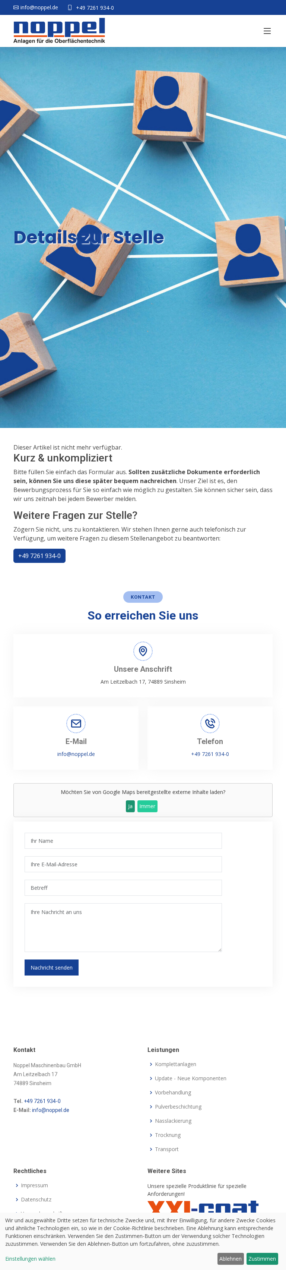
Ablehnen (230, 1258)
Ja (130, 806)
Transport (167, 1149)
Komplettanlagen (175, 1064)
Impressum (34, 1185)
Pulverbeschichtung (178, 1106)
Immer (147, 806)
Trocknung (168, 1135)
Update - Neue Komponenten (190, 1078)
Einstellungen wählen (30, 1258)
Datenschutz (36, 1199)
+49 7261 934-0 (95, 7)
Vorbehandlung (173, 1092)
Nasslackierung (173, 1121)
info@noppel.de (76, 753)
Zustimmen (262, 1258)
